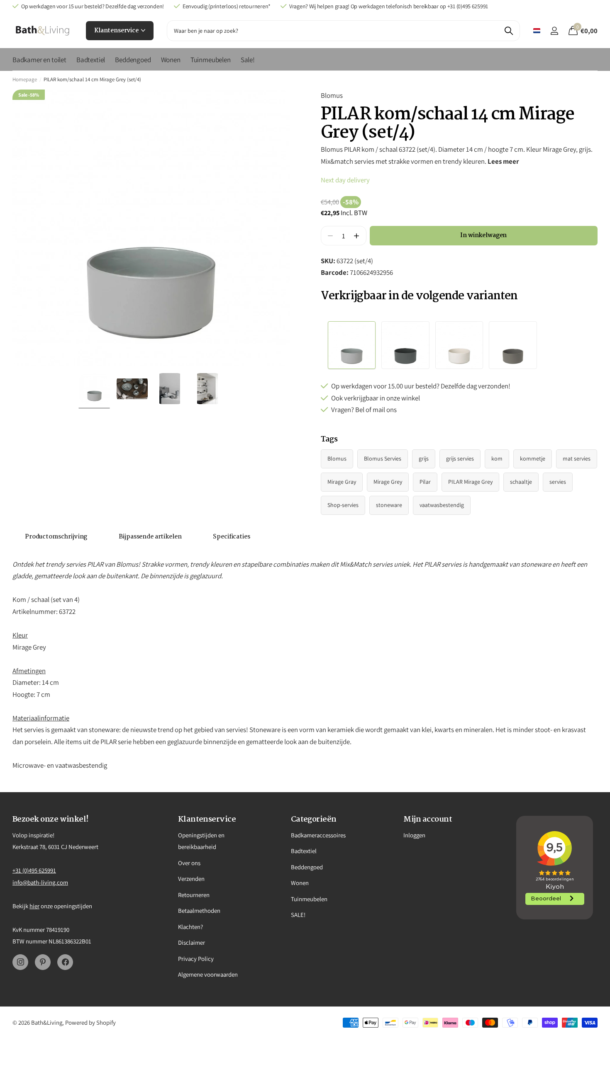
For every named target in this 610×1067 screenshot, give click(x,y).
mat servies (576, 458)
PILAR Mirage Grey (470, 481)
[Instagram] (20, 962)
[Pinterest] (43, 962)
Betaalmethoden (199, 910)
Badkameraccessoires (318, 835)
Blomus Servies (382, 458)
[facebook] (65, 962)
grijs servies (460, 458)
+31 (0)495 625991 (34, 870)
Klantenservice (117, 31)
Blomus (332, 95)
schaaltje (521, 481)
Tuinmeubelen (210, 59)
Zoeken (508, 30)
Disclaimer (191, 942)
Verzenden (191, 879)
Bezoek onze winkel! (50, 819)
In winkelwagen (483, 235)
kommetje (532, 458)
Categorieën (314, 819)
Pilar (425, 481)
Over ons (189, 863)
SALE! (298, 915)
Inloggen (414, 835)
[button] (356, 235)
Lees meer (503, 161)
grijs (424, 458)
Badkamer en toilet (39, 59)
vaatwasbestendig (442, 505)
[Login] (554, 31)
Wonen (171, 59)
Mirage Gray (341, 481)
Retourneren (194, 895)
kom (497, 458)
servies (557, 481)
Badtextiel (90, 59)
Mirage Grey (387, 481)
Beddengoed (133, 59)
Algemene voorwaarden (208, 974)
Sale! (248, 59)
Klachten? (190, 927)
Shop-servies (343, 505)
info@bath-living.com (40, 882)
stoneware (389, 505)
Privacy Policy (196, 959)
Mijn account (427, 819)
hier (34, 906)
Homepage (24, 79)
